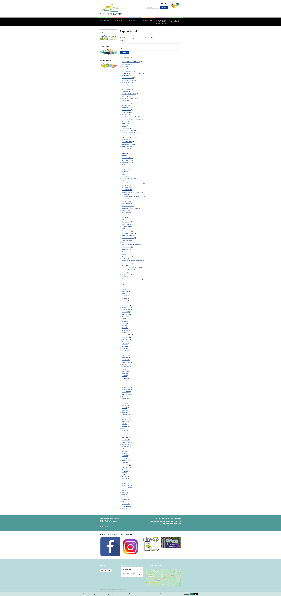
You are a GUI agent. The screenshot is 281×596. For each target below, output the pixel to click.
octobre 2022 (125, 392)
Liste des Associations (128, 206)
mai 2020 (124, 453)
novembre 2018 (126, 485)
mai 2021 (124, 431)
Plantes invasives (126, 231)
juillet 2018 (125, 492)
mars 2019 (124, 479)
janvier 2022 (125, 412)
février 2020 (125, 460)
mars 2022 (124, 408)
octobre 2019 (125, 465)
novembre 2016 (126, 504)
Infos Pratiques (126, 187)
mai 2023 (124, 376)
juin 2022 (124, 401)
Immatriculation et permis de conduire (132, 183)
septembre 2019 (126, 467)
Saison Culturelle (126, 247)
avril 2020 (124, 456)
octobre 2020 (125, 444)
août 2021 (124, 424)
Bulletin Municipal (126, 82)
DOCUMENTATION (147, 20)
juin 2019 (124, 472)
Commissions (125, 105)
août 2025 (124, 316)
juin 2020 (124, 451)
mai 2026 (124, 296)
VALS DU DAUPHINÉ (127, 270)
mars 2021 (124, 435)
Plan (123, 229)
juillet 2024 (125, 344)
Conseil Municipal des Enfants (130, 117)
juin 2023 (124, 373)
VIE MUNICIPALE (118, 20)
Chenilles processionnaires (129, 98)
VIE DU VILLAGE (104, 20)
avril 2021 (124, 433)
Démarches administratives (129, 133)
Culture (124, 126)
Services (124, 254)
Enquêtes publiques (127, 158)
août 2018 (124, 490)
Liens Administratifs (127, 203)
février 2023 (125, 383)
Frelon (123, 174)
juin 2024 (124, 346)
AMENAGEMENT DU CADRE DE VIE (131, 62)
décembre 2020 (126, 440)
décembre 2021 (126, 415)
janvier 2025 (125, 330)
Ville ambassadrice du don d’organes (132, 279)
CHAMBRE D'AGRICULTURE (129, 94)
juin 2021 (124, 428)
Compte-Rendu (126, 112)
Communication (126, 110)
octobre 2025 (125, 312)
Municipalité (125, 217)
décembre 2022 (126, 387)
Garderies (124, 176)
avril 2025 (124, 325)
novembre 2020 (126, 442)
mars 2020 (124, 458)
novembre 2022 (126, 389)
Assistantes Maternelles (128, 71)
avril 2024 (124, 351)
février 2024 (125, 355)
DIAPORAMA (125, 139)
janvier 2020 (125, 462)
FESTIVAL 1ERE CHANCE (128, 167)
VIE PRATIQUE (133, 20)
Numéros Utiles (126, 222)
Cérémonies (125, 91)
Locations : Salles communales (130, 208)
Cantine (124, 85)
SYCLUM (124, 258)
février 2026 (125, 303)
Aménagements (126, 64)
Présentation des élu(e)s (128, 233)
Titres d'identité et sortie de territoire (132, 260)
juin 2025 (124, 321)
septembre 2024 (126, 339)
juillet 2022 (125, 399)
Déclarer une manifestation (129, 130)
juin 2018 (124, 494)
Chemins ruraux (126, 96)
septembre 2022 (126, 394)
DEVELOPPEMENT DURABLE (129, 137)
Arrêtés (124, 69)
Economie (124, 151)
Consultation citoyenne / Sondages (131, 119)
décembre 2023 (126, 360)
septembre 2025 (126, 314)
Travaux (124, 265)
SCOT (123, 251)
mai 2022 (124, 403)
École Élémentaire (127, 146)
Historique (125, 181)
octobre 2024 (125, 337)
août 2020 (124, 449)
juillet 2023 (125, 371)
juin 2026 (124, 293)
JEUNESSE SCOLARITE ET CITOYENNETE (132, 196)
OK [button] (191, 594)
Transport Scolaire (127, 263)
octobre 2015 (125, 506)
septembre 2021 (126, 421)
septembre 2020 (126, 447)
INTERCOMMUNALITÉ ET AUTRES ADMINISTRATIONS (162, 22)
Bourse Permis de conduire (129, 80)
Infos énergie (125, 185)
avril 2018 (124, 499)
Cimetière (124, 101)
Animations (125, 66)
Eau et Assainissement (128, 144)
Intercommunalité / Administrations (132, 192)
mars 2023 (124, 380)
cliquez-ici (186, 594)
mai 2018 (124, 497)
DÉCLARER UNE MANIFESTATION (176, 21)
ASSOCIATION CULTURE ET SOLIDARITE (132, 73)
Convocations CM (126, 121)
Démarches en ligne (127, 135)
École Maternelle (126, 149)
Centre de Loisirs (126, 89)
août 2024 (124, 341)
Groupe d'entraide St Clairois (130, 178)
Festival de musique (127, 169)
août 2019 (124, 469)
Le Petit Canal (125, 201)
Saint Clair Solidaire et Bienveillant (131, 244)
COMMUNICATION (127, 107)
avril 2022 (124, 405)
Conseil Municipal (126, 114)
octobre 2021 (125, 419)
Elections (124, 155)
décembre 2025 (126, 307)
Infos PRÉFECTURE (127, 190)
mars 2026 (124, 300)
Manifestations (126, 210)
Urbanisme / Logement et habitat (131, 267)
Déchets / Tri (125, 128)
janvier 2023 (125, 385)
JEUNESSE (124, 194)
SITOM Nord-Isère (126, 256)
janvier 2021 (125, 437)
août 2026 (124, 289)
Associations (125, 75)
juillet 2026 (125, 291)
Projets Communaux (127, 235)
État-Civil (124, 165)
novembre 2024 (126, 335)
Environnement (126, 160)
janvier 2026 (125, 305)
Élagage (124, 153)
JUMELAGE (124, 199)
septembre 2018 (126, 488)
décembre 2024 (126, 332)
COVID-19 (124, 123)
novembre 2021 (126, 417)
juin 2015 (124, 508)
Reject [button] (195, 594)
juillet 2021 (125, 426)
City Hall (123, 589)
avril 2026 (124, 298)
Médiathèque (125, 212)
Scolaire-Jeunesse (126, 249)
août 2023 (124, 369)
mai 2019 (124, 474)
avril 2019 (124, 476)
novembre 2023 (126, 362)
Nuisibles (124, 219)
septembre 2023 (126, 367)
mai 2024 (124, 348)
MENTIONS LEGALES (126, 565)
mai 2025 (124, 323)
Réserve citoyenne (127, 240)
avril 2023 (124, 378)
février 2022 (125, 410)
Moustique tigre (126, 215)
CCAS (123, 87)
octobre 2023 (125, 364)
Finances (124, 171)
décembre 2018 (126, 483)
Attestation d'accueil (127, 78)
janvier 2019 (125, 481)
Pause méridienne (127, 226)
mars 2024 (124, 353)
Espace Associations (127, 162)
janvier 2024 (125, 357)
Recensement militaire (128, 238)
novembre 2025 (126, 309)
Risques (124, 242)
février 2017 (125, 501)
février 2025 (125, 328)
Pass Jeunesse (125, 224)
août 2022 (124, 396)
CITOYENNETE (125, 103)
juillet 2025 (125, 319)
